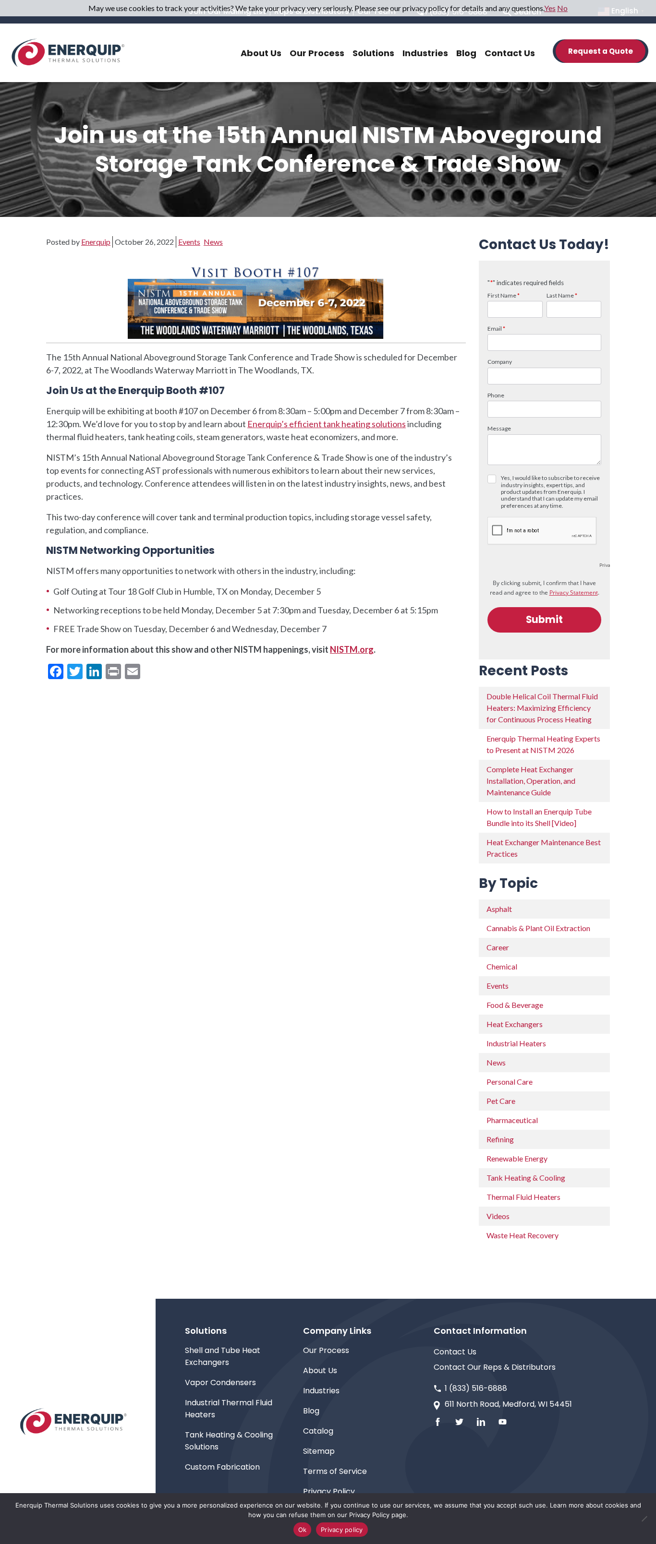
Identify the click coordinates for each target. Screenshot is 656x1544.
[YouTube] (502, 1422)
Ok (302, 1529)
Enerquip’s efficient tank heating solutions (326, 424)
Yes (550, 7)
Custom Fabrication (222, 1466)
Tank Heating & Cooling (525, 1177)
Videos (498, 1216)
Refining (500, 1139)
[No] (644, 1518)
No (562, 7)
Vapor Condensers (220, 1382)
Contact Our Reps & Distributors (495, 1367)
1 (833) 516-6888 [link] (476, 1388)
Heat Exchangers (514, 1024)
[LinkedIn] (481, 1422)
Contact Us (455, 1351)
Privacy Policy (329, 1491)
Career (497, 947)
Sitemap (319, 1451)
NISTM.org (352, 649)
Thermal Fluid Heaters (523, 1196)
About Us (320, 1370)
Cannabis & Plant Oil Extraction (538, 928)
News (213, 241)
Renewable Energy (516, 1158)
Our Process (326, 1350)
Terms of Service (335, 1471)
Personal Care (509, 1081)
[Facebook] (438, 1422)
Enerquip (95, 241)
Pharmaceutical (512, 1120)
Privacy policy (342, 1529)
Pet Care (500, 1100)
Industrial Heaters (516, 1043)
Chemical (501, 966)
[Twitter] (459, 1422)
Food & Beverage (514, 1004)
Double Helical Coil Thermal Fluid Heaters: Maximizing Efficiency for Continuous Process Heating (542, 708)
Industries (321, 1390)
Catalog (318, 1430)
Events (189, 241)
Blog (311, 1410)
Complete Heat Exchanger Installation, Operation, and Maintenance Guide (530, 781)
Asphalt (499, 908)
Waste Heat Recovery (522, 1235)
